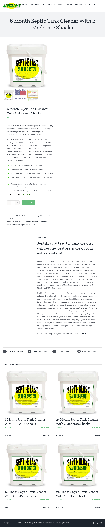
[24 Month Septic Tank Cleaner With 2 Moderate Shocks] (78, 392)
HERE (84, 333)
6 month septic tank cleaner (36, 222)
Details (47, 435)
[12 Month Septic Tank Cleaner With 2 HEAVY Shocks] (26, 465)
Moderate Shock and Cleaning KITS (29, 216)
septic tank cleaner (28, 225)
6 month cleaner (17, 222)
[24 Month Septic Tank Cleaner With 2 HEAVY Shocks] (78, 465)
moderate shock (13, 225)
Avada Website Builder (24, 523)
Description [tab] (7, 235)
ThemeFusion (37, 523)
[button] (98, 4)
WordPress (66, 523)
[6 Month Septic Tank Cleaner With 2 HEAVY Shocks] (26, 392)
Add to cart (29, 203)
